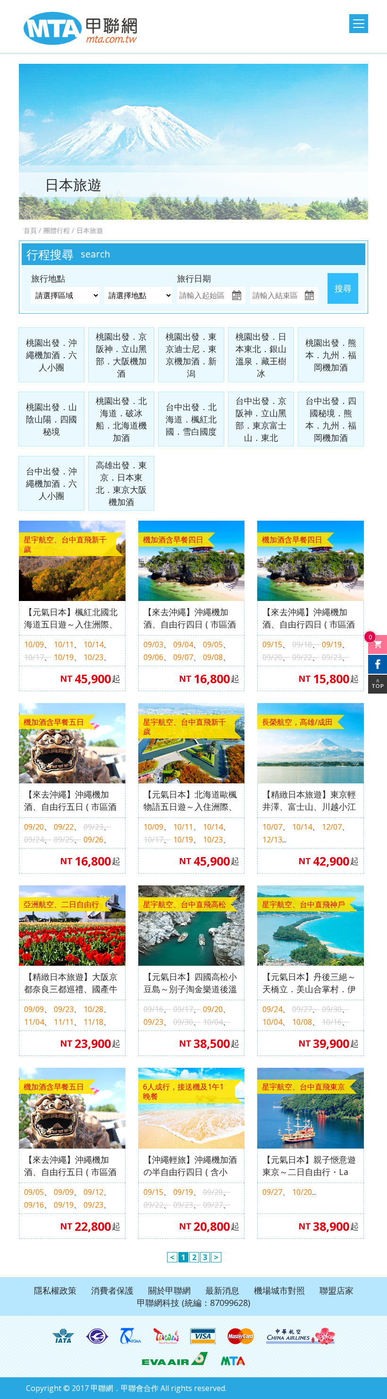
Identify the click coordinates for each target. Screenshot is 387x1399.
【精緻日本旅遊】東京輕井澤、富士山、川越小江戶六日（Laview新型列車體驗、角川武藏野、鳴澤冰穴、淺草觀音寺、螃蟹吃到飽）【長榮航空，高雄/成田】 (310, 801)
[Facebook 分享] (377, 664)
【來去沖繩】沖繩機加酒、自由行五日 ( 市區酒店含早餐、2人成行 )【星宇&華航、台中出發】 (71, 1166)
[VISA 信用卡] (203, 1336)
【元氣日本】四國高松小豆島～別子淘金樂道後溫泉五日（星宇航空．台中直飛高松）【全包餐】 (190, 983)
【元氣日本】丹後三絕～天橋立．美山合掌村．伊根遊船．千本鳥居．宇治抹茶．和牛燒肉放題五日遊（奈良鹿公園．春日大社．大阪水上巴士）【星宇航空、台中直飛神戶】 (309, 983)
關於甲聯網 (169, 1290)
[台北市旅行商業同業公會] (97, 1336)
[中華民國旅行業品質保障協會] (131, 1336)
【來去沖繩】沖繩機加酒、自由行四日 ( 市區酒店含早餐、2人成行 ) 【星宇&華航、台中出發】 (189, 618)
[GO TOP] (377, 684)
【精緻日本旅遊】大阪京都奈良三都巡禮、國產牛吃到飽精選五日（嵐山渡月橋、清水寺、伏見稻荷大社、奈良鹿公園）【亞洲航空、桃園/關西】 (71, 983)
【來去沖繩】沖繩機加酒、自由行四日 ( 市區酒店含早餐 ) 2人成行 (308, 618)
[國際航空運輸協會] (63, 1336)
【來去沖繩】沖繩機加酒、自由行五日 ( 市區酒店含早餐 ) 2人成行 (70, 801)
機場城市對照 (279, 1290)
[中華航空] (300, 1336)
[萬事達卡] (240, 1336)
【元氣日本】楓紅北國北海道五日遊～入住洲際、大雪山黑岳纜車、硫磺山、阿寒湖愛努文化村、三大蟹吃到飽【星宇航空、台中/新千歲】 (71, 618)
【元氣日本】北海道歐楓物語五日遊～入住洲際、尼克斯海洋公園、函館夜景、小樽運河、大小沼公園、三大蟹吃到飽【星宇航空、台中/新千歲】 (190, 801)
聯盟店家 (336, 1290)
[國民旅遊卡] (165, 1336)
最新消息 (222, 1290)
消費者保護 (112, 1290)
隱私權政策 (55, 1290)
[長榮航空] (175, 1357)
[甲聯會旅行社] (80, 28)
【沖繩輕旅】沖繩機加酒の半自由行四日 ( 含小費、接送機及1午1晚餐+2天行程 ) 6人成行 (191, 1166)
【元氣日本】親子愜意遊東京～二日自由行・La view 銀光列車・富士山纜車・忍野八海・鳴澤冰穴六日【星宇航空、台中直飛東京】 (309, 1166)
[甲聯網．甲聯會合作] (233, 1357)
